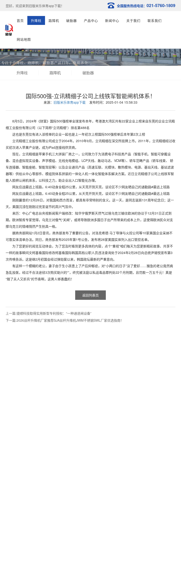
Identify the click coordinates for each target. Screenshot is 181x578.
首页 (20, 20)
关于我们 (133, 20)
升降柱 (36, 20)
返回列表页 (90, 295)
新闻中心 (112, 20)
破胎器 (71, 20)
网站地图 (24, 39)
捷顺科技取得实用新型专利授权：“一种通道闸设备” (53, 313)
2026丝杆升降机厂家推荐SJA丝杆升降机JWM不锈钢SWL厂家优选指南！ (70, 320)
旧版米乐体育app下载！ (46, 5)
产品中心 (91, 20)
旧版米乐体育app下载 (69, 102)
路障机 (54, 20)
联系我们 (155, 20)
